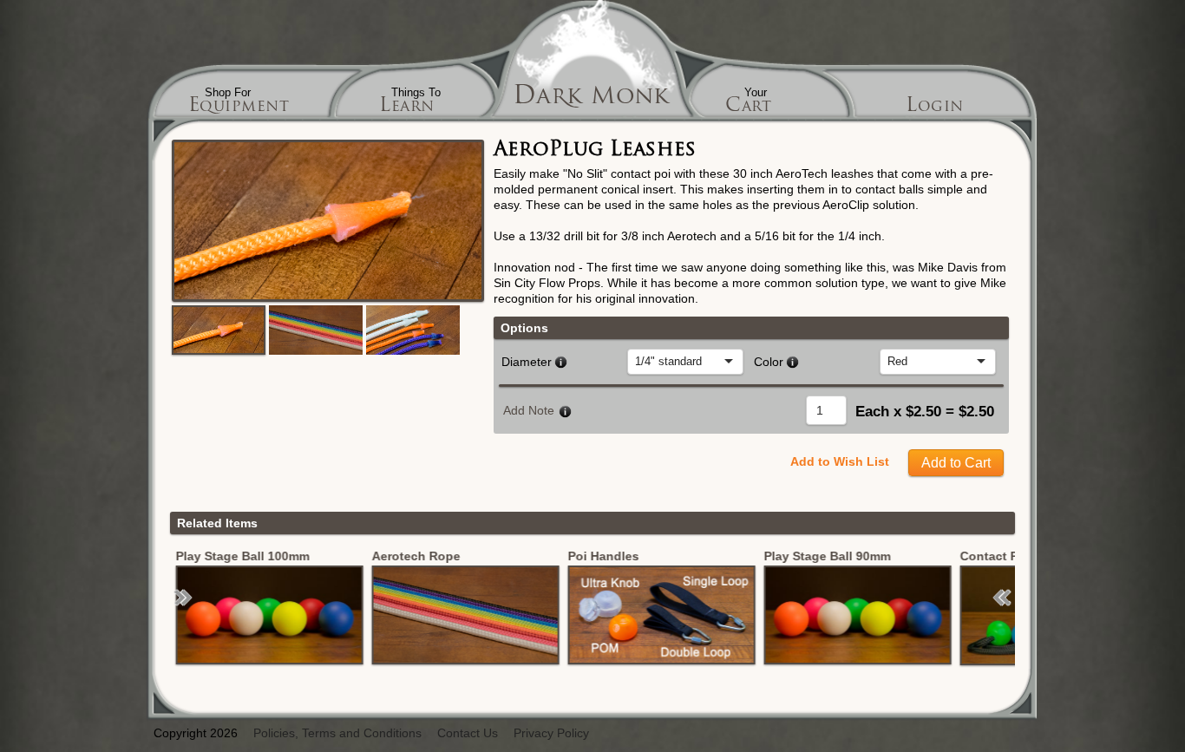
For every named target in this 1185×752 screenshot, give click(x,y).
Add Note (528, 410)
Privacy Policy (551, 733)
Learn (407, 107)
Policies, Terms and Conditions (337, 733)
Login (935, 107)
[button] (183, 598)
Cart (748, 107)
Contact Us (467, 733)
